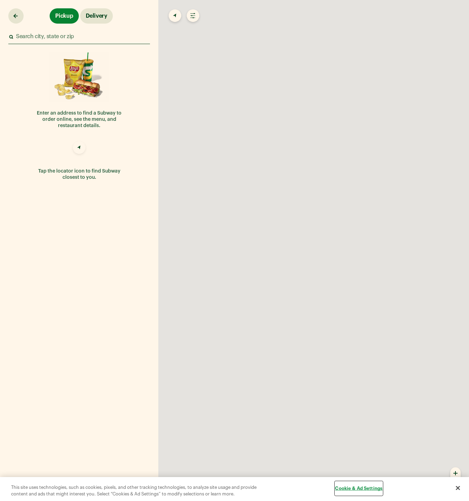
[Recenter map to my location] (174, 16)
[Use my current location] (79, 148)
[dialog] (234, 489)
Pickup (64, 16)
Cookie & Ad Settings (359, 488)
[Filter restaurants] (192, 16)
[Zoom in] (455, 472)
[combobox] (79, 36)
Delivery (96, 16)
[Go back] (16, 16)
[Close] (458, 488)
